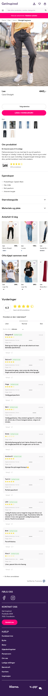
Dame (4, 20)
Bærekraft (6, 667)
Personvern (6, 654)
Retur (4, 645)
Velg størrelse (24, 106)
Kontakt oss (9, 622)
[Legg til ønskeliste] (45, 26)
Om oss (5, 658)
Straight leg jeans (24, 20)
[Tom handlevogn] (45, 4)
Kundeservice (7, 636)
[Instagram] (13, 598)
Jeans (15, 20)
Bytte (4, 640)
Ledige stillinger (8, 663)
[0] (39, 4)
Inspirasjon (6, 676)
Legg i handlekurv (24, 113)
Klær (9, 20)
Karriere (5, 672)
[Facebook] (4, 598)
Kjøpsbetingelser (9, 649)
